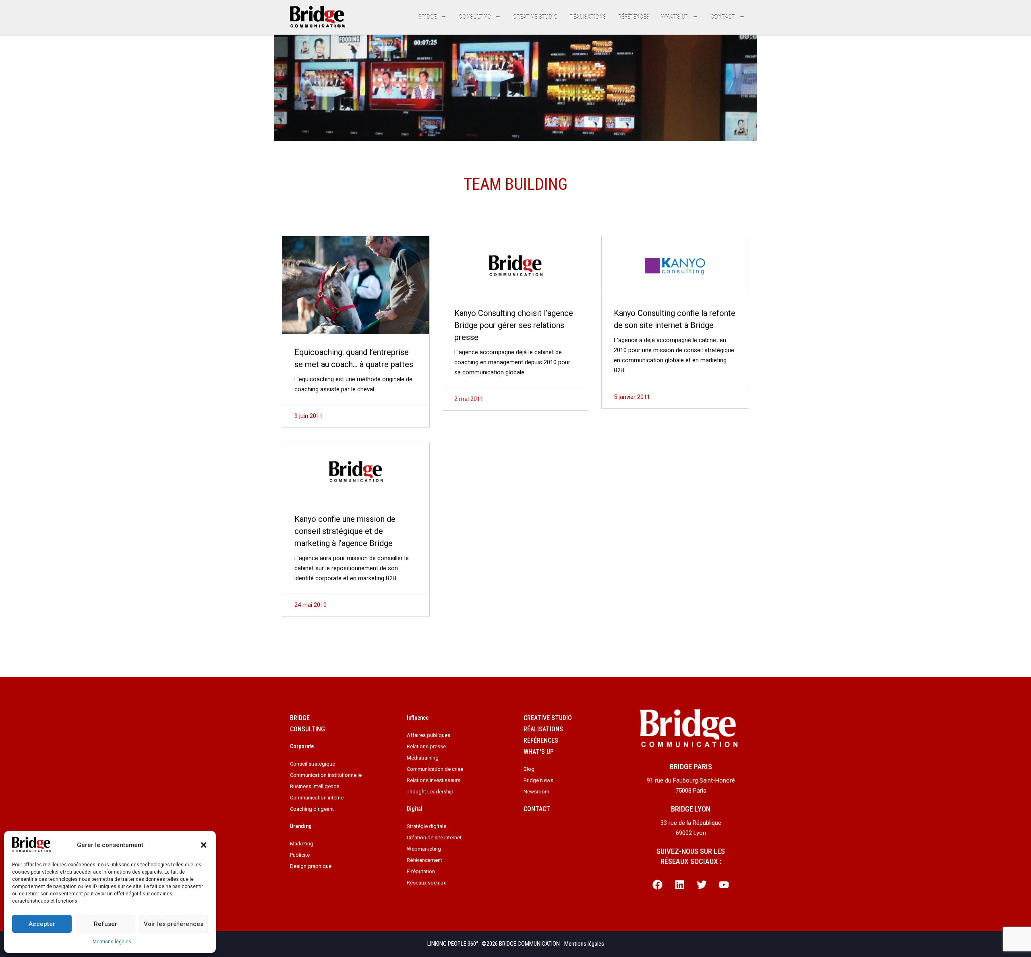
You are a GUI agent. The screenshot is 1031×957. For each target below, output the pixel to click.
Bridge (427, 17)
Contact (722, 17)
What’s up (674, 17)
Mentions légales (112, 942)
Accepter (42, 924)
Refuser (105, 924)
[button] (204, 845)
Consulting (475, 17)
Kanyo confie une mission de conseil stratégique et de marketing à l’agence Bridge (344, 531)
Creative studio (535, 17)
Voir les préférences (173, 924)
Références (633, 17)
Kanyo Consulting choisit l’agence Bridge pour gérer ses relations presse (513, 325)
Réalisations (588, 17)
